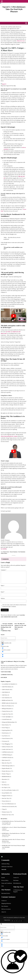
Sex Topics (4, 787)
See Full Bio (4, 549)
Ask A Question (6, 697)
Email (2, 592)
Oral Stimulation (21, 551)
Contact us (4, 900)
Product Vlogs (5, 774)
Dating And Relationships (8, 722)
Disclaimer (16, 880)
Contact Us (16, 877)
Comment (3, 570)
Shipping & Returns (6, 903)
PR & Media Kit (17, 883)
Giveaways (4, 741)
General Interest (6, 738)
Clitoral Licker (6, 551)
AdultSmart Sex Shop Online (19, 917)
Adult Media (5, 692)
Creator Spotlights (6, 716)
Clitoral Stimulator (14, 551)
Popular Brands (5, 768)
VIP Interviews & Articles (8, 806)
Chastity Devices (6, 711)
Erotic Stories (5, 725)
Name (2, 585)
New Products (4, 906)
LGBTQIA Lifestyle (6, 757)
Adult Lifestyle (5, 689)
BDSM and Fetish (6, 700)
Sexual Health (5, 793)
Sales (3, 782)
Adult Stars (4, 695)
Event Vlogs (5, 727)
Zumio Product (4, 553)
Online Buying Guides (7, 765)
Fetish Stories (5, 733)
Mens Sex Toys (5, 763)
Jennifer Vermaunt (18, 15)
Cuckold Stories (6, 719)
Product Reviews (6, 771)
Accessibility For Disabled (8, 684)
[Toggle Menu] (26, 23)
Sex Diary (4, 784)
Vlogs (3, 809)
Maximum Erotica (5, 893)
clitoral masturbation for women (9, 436)
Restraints (4, 779)
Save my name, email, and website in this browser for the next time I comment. (14, 605)
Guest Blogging (6, 744)
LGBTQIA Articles (6, 752)
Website (3, 598)
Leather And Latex (6, 749)
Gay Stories (5, 735)
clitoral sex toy (20, 40)
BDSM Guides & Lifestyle (8, 703)
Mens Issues (5, 760)
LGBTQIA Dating (6, 754)
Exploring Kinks (6, 730)
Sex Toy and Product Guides (9, 790)
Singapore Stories (6, 795)
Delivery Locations (6, 909)
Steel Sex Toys (5, 798)
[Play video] (13, 316)
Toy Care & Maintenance (8, 803)
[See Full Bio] (7, 549)
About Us (3, 912)
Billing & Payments (6, 708)
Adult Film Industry (7, 686)
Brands (3, 877)
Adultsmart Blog (5, 863)
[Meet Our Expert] (14, 962)
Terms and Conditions (6, 883)
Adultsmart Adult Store (7, 866)
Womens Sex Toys (6, 814)
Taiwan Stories (5, 801)
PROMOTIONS (5, 776)
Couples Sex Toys (6, 714)
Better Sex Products (6, 705)
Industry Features (6, 746)
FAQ (2, 886)
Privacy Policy (4, 880)
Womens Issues (5, 812)
